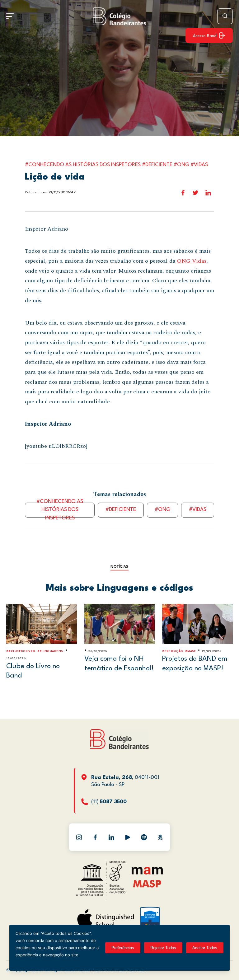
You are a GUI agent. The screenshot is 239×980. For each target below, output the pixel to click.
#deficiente (120, 509)
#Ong (162, 509)
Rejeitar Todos (163, 947)
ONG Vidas (191, 261)
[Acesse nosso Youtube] (127, 837)
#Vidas (197, 509)
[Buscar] (225, 16)
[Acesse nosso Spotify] (144, 837)
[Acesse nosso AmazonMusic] (160, 837)
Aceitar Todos (204, 947)
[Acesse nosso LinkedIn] (111, 837)
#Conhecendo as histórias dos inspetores (59, 510)
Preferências (122, 947)
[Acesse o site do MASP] (147, 883)
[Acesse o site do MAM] (147, 873)
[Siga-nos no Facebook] (95, 837)
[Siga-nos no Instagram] (79, 837)
